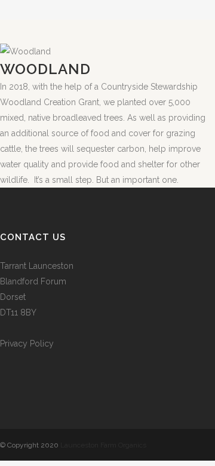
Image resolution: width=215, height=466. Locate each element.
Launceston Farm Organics (103, 445)
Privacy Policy (27, 343)
